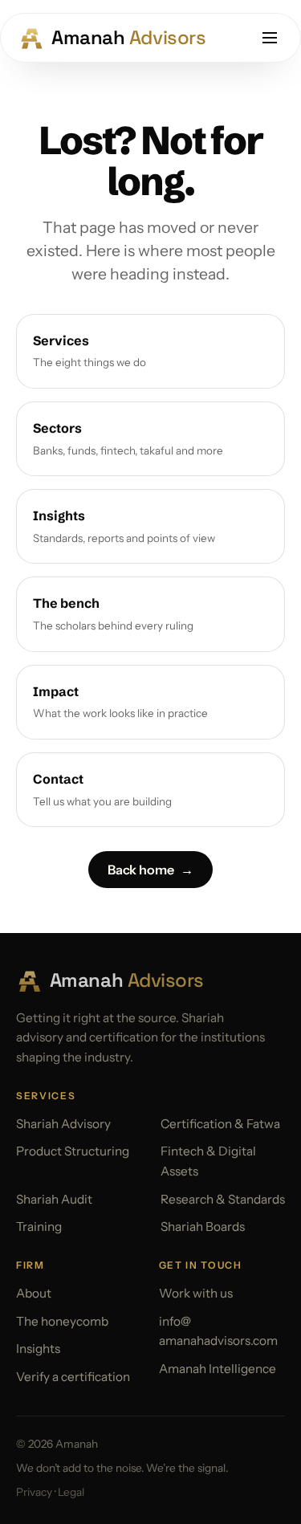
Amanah (115, 37)
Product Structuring (72, 1151)
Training (39, 1226)
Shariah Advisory (63, 1123)
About (33, 1293)
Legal (71, 1491)
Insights (38, 1348)
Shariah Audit (54, 1199)
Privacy (34, 1491)
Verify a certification (73, 1376)
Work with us (196, 1293)
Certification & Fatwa (220, 1123)
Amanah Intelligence (217, 1368)
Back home (150, 870)
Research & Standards (223, 1199)
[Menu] (270, 38)
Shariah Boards (203, 1226)
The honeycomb (62, 1321)
